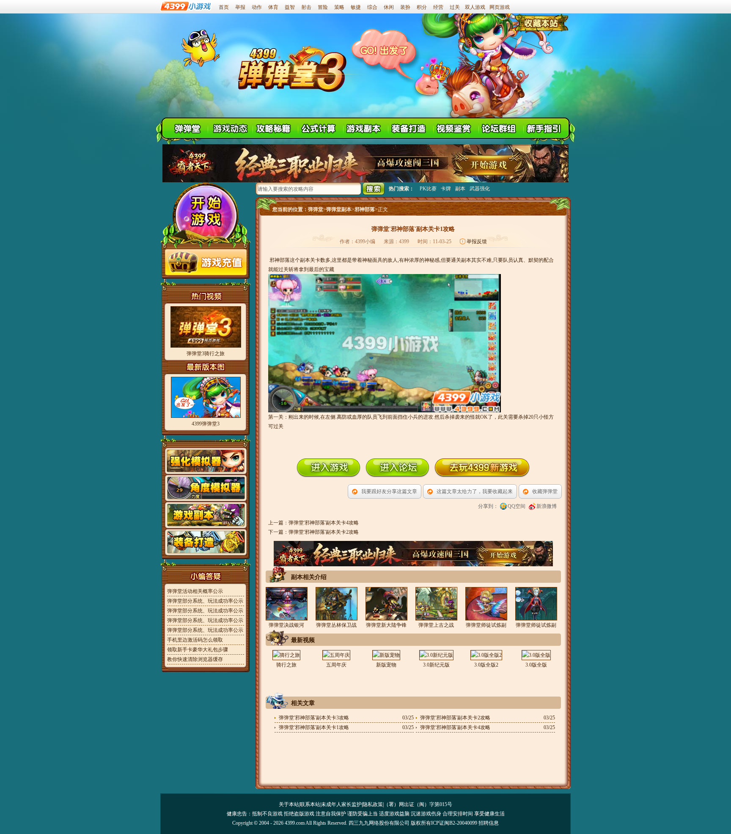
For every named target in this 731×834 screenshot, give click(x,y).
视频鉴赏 (455, 127)
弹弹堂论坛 (500, 127)
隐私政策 (373, 804)
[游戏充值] (206, 274)
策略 (339, 7)
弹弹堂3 (291, 67)
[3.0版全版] (536, 655)
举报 (240, 7)
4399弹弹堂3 (206, 424)
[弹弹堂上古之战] (436, 603)
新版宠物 (386, 665)
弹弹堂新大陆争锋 (386, 625)
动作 (257, 7)
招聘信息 (488, 823)
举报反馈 (477, 241)
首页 (224, 7)
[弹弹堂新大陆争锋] (386, 603)
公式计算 (320, 127)
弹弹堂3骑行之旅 (206, 354)
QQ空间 (516, 506)
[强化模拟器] (206, 473)
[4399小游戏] (186, 10)
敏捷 (356, 7)
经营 (438, 7)
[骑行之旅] (286, 655)
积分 (422, 7)
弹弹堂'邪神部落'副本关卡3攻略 (314, 718)
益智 (290, 7)
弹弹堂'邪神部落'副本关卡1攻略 (314, 727)
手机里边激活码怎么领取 (195, 640)
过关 (455, 7)
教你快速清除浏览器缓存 (195, 659)
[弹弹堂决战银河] (286, 603)
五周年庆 (336, 665)
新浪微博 (546, 506)
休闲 (389, 7)
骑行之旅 (286, 665)
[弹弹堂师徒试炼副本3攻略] (536, 603)
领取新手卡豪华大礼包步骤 (197, 650)
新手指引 (545, 127)
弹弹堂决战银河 (286, 625)
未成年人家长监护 (341, 804)
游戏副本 (365, 127)
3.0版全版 (536, 665)
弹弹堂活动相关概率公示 (195, 591)
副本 (460, 189)
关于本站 (289, 804)
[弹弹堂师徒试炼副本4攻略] (486, 603)
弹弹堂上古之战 (436, 625)
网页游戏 (499, 7)
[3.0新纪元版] (436, 655)
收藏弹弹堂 (545, 491)
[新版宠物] (386, 655)
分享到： (488, 506)
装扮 (405, 7)
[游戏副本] (206, 527)
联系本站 (310, 804)
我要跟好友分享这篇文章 (389, 491)
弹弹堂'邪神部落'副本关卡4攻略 (324, 523)
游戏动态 (230, 127)
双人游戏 (475, 7)
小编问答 (206, 576)
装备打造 (410, 127)
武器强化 (480, 189)
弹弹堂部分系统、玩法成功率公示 (205, 601)
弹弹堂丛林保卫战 (336, 625)
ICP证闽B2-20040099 (454, 823)
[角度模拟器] (206, 500)
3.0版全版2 (486, 665)
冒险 (323, 7)
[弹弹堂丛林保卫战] (336, 603)
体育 (273, 7)
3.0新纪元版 (436, 665)
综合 (372, 7)
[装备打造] (206, 554)
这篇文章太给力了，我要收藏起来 (475, 491)
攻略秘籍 (275, 127)
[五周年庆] (336, 655)
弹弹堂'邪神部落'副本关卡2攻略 (324, 532)
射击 (306, 7)
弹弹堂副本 (339, 209)
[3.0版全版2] (486, 655)
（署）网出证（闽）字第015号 (418, 804)
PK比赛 (428, 189)
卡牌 (446, 189)
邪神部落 (365, 209)
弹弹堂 (315, 209)
